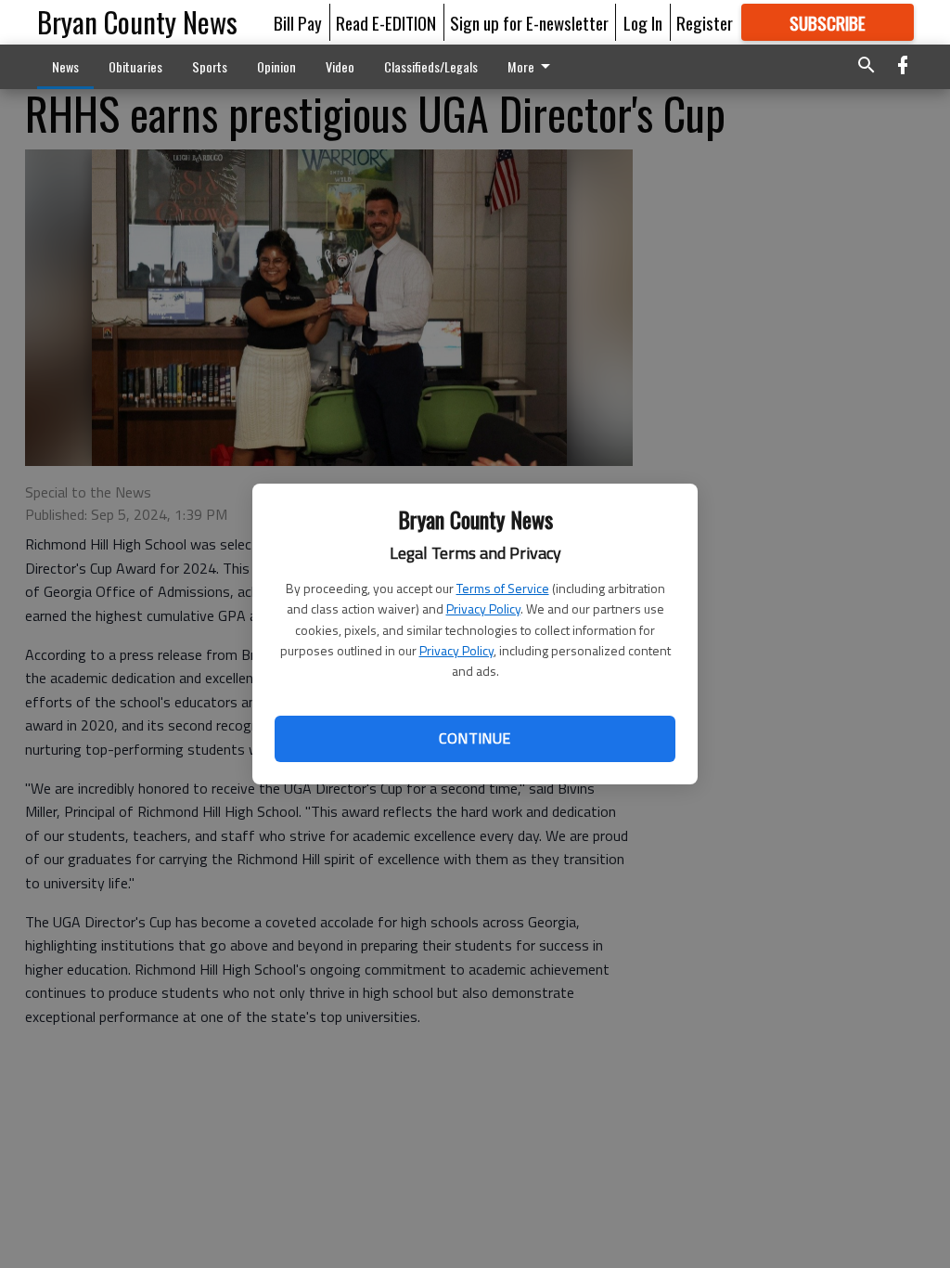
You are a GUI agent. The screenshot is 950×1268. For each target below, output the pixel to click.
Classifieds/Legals (431, 66)
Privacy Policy (483, 608)
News (65, 66)
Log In (642, 22)
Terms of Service (502, 588)
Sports (209, 66)
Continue (474, 738)
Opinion (276, 66)
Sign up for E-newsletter (529, 22)
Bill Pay (298, 22)
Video (340, 66)
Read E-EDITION (386, 22)
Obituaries (135, 66)
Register (704, 22)
